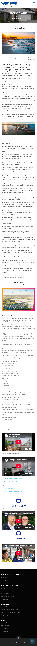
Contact (3, 588)
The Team (4, 591)
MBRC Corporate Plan (9, 488)
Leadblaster (29, 642)
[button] (18, 478)
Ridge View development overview (13, 478)
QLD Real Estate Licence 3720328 (10, 607)
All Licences (4, 615)
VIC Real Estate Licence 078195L (10, 609)
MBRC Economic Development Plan (13, 491)
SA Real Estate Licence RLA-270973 (11, 612)
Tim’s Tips (4, 580)
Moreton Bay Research (10, 485)
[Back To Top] (18, 638)
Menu (34, 3)
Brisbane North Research (10, 481)
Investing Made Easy (7, 577)
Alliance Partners (6, 593)
